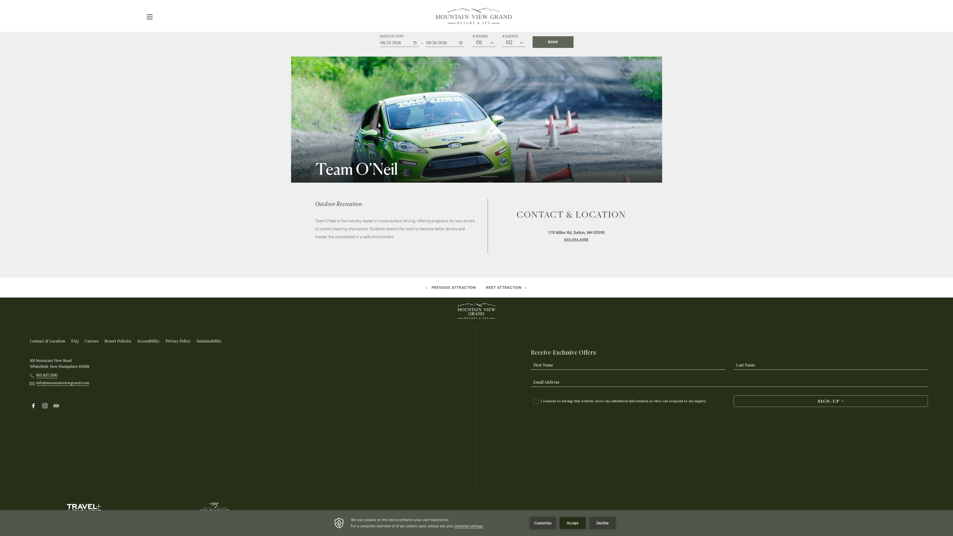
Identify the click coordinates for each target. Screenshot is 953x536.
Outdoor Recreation (338, 203)
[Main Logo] (473, 16)
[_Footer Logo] (476, 312)
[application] (476, 523)
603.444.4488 (576, 239)
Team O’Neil (356, 169)
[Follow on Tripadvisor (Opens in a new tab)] (56, 406)
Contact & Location (571, 214)
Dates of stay (392, 36)
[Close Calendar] (465, 55)
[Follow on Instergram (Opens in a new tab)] (45, 406)
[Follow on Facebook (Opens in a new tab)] (33, 406)
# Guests (510, 36)
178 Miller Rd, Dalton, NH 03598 (576, 232)
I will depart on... (441, 36)
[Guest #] (521, 43)
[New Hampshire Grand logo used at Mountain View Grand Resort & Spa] (215, 509)
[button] (399, 40)
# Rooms (480, 36)
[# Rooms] (492, 43)
